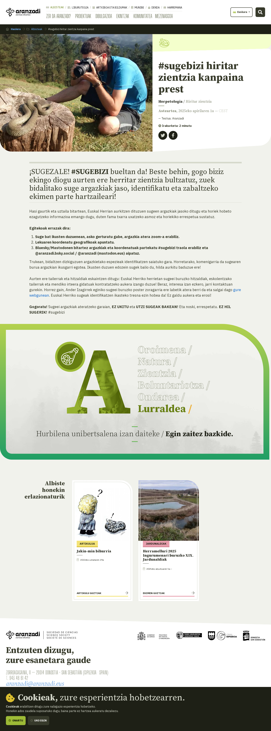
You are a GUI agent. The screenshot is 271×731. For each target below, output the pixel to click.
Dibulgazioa (103, 16)
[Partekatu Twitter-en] (162, 135)
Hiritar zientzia (199, 101)
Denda (155, 7)
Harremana (174, 7)
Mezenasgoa (164, 16)
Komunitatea (142, 16)
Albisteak (57, 7)
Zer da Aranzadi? (58, 16)
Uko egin (40, 720)
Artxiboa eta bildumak (111, 7)
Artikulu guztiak (89, 593)
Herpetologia (170, 101)
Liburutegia (79, 7)
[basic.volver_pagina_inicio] (23, 12)
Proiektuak (83, 16)
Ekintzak (122, 16)
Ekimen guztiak (154, 593)
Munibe (139, 7)
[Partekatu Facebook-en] (173, 135)
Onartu (17, 720)
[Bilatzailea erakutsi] (260, 12)
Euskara (242, 12)
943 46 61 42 (18, 678)
